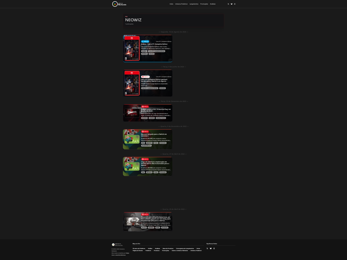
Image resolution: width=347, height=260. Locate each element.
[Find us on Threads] (234, 4)
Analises (213, 4)
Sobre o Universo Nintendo (180, 250)
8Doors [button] (144, 227)
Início (171, 4)
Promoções (204, 4)
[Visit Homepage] (125, 4)
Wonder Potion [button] (161, 118)
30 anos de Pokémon (139, 248)
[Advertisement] (173, 191)
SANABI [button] (152, 118)
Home (198, 248)
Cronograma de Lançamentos (185, 248)
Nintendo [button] (163, 143)
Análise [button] (146, 41)
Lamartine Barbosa (120, 255)
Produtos (156, 250)
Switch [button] (146, 106)
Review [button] (152, 53)
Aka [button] (143, 143)
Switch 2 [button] (146, 76)
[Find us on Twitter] (228, 4)
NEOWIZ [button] (144, 53)
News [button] (155, 143)
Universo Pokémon (181, 4)
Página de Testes (138, 250)
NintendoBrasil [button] (146, 145)
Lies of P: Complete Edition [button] (163, 41)
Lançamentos (194, 4)
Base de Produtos (168, 248)
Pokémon (148, 250)
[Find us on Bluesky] (231, 4)
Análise (150, 248)
